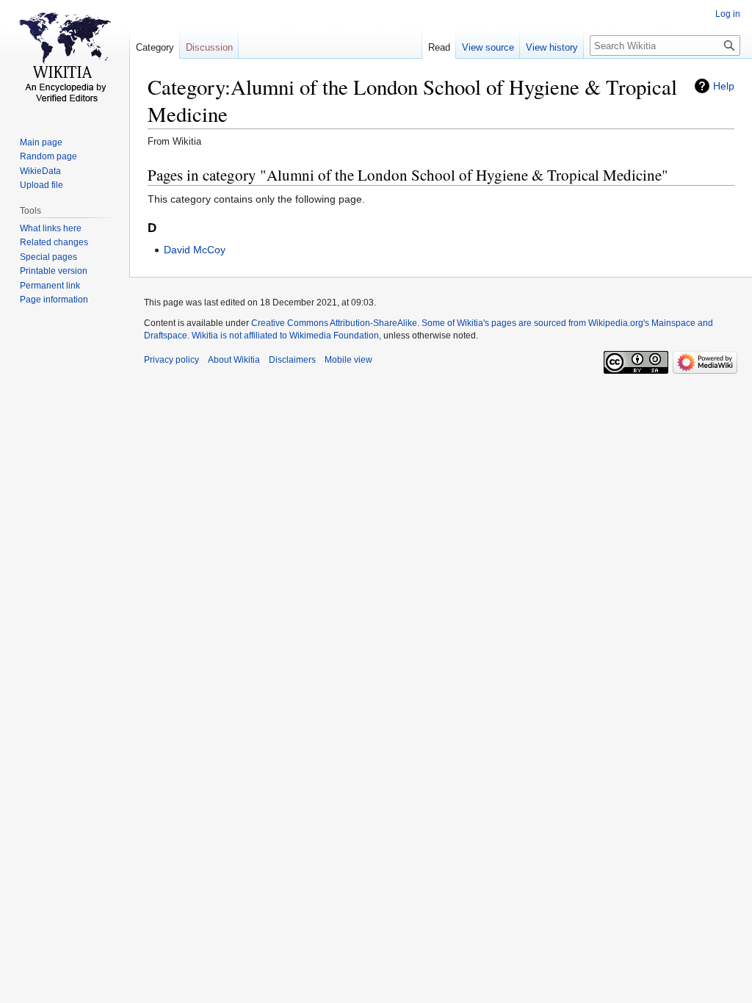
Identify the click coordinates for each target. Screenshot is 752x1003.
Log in (727, 14)
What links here (51, 228)
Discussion (209, 47)
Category (155, 47)
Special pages (48, 257)
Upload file (41, 185)
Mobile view (348, 360)
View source (488, 47)
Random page (48, 156)
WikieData (40, 171)
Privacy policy (171, 360)
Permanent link (50, 285)
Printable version (53, 271)
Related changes (54, 242)
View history (552, 47)
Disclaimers (292, 360)
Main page (41, 142)
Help (723, 86)
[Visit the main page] (64, 58)
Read (439, 47)
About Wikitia (234, 360)
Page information (54, 299)
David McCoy (194, 250)
